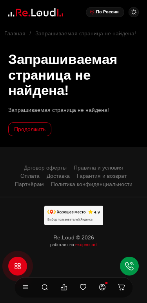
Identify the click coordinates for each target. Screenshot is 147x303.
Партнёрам (29, 184)
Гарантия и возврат (102, 176)
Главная (14, 33)
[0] (64, 287)
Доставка (58, 176)
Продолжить (29, 129)
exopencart (86, 244)
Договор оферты (45, 167)
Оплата (30, 176)
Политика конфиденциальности (91, 184)
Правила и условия (98, 167)
